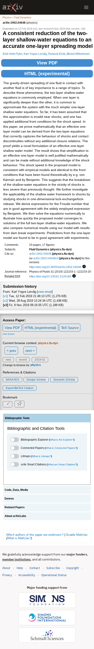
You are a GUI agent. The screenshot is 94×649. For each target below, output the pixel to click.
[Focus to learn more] (83, 267)
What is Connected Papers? (61, 448)
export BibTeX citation (20, 388)
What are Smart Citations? (62, 464)
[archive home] (13, 7)
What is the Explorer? (62, 439)
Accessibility (26, 575)
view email (45, 291)
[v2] (5, 300)
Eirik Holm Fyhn (12, 53)
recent (23, 359)
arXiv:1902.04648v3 (45, 258)
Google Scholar (36, 379)
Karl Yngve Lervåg (35, 53)
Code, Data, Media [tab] (16, 490)
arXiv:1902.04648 (40, 253)
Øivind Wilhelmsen (78, 53)
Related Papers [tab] (15, 507)
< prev (11, 351)
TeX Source (69, 328)
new (8, 359)
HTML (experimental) (47, 73)
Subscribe (53, 568)
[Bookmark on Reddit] (19, 404)
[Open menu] (86, 7)
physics (36, 365)
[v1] (5, 296)
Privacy (7, 575)
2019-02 (40, 359)
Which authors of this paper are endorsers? (34, 534)
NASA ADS (12, 379)
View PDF (47, 62)
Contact (34, 568)
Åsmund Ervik (56, 53)
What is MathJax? (19, 538)
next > (30, 351)
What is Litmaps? (41, 456)
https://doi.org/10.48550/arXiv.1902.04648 (55, 266)
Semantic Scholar (64, 379)
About (6, 568)
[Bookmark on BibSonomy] (7, 404)
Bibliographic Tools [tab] (17, 418)
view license (8, 334)
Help (20, 568)
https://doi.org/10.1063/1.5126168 (50, 276)
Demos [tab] (9, 498)
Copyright (72, 568)
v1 (35, 28)
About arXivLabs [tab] (15, 516)
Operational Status (53, 575)
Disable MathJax (76, 534)
